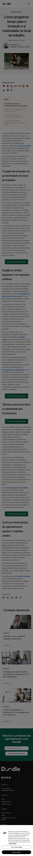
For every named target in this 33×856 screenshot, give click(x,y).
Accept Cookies (16, 852)
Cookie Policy (12, 843)
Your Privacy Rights (16, 847)
